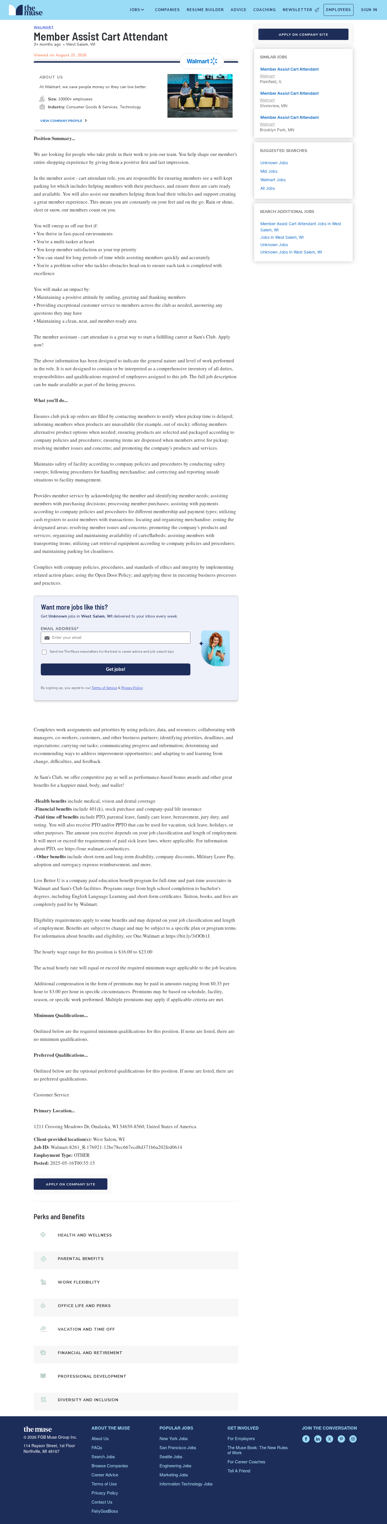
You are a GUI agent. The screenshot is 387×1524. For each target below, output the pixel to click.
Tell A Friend (238, 1471)
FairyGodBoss (105, 1511)
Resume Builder (205, 9)
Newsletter (297, 9)
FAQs (97, 1447)
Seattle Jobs (171, 1456)
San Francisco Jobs (178, 1447)
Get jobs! (115, 669)
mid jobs (268, 171)
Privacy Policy (132, 688)
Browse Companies (110, 1465)
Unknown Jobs (274, 244)
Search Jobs (103, 1456)
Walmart (44, 27)
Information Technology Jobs (186, 1484)
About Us (100, 1438)
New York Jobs (174, 1438)
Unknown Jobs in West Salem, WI (291, 252)
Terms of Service (104, 688)
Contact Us (102, 1502)
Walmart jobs (273, 179)
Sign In (369, 9)
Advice (238, 9)
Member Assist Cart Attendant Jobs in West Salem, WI (300, 226)
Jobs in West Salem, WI (282, 237)
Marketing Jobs (174, 1475)
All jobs (267, 188)
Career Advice (105, 1475)
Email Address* (60, 628)
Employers (338, 9)
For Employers (241, 1438)
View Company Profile (61, 121)
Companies (167, 9)
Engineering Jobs (176, 1465)
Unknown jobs (274, 162)
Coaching (264, 9)
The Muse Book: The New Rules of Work (257, 1449)
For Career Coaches (246, 1461)
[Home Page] (26, 11)
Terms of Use (104, 1484)
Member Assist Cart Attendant (289, 69)
